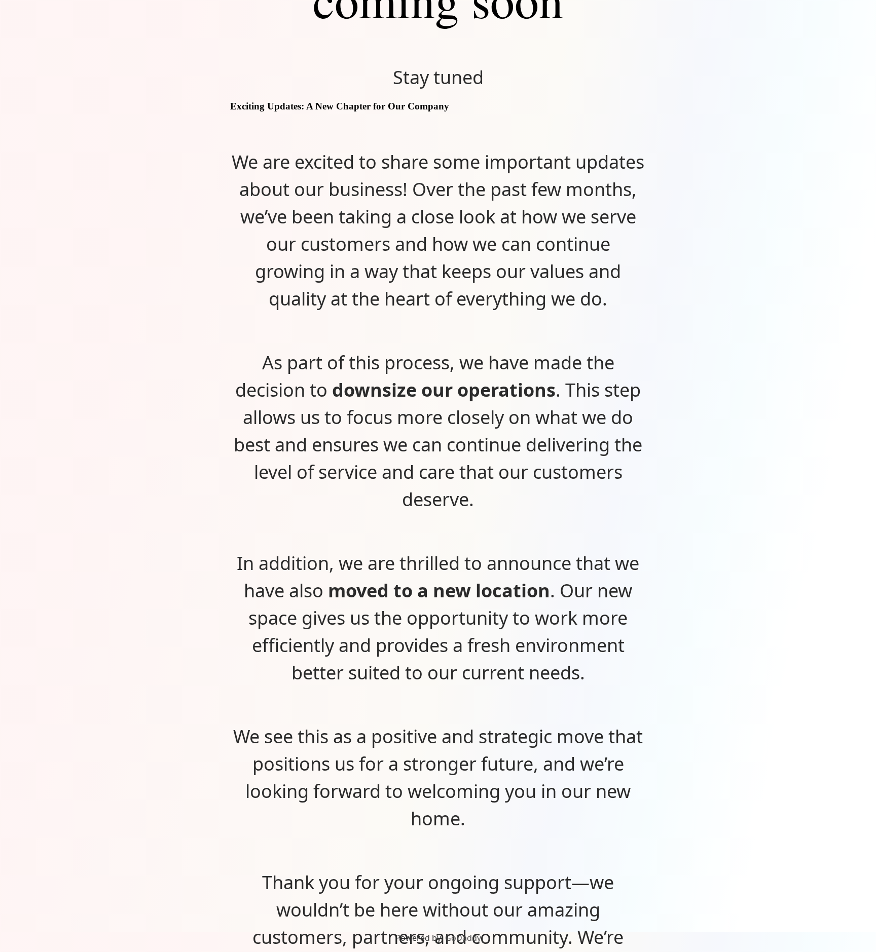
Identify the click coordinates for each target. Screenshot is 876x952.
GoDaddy (463, 937)
